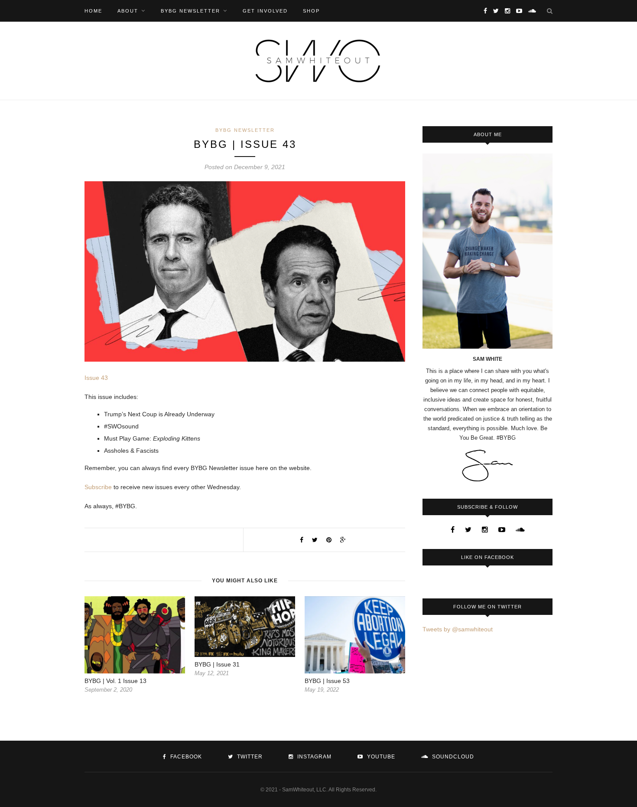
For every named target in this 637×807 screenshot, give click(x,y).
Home (93, 10)
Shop (311, 10)
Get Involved (265, 10)
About (127, 10)
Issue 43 (96, 377)
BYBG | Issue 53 (327, 680)
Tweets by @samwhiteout (457, 629)
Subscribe (98, 487)
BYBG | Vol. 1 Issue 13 (115, 680)
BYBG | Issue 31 (217, 664)
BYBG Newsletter (190, 10)
